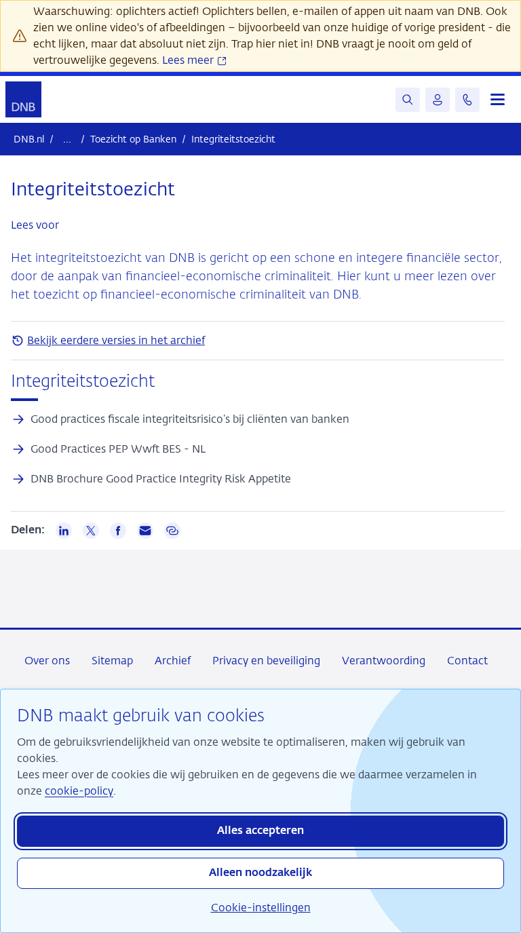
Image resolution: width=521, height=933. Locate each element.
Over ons (47, 660)
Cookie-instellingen (261, 907)
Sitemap (112, 660)
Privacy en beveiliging (266, 660)
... (67, 138)
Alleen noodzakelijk (260, 873)
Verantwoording (383, 660)
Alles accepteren (260, 831)
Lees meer (189, 60)
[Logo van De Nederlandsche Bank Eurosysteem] (23, 99)
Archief (173, 660)
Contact (467, 660)
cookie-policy (79, 790)
